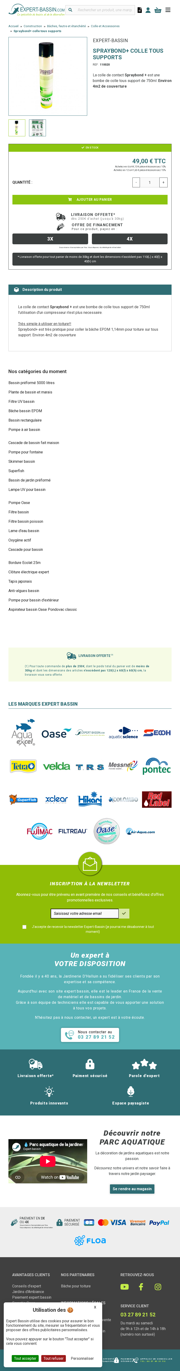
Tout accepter (25, 1358)
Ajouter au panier (94, 199)
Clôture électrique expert (28, 572)
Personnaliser (82, 1358)
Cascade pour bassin (25, 549)
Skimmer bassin (21, 461)
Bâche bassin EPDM (25, 411)
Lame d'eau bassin (23, 531)
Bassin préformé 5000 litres (31, 383)
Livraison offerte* (97, 216)
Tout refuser (54, 1358)
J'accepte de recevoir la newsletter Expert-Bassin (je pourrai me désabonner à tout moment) (93, 929)
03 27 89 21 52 (156, 1361)
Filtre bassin (18, 512)
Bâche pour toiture (76, 1286)
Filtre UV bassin (21, 401)
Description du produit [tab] (42, 289)
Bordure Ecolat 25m (24, 562)
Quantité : (22, 182)
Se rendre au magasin (132, 1189)
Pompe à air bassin (24, 429)
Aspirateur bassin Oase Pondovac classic (42, 609)
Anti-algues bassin (23, 591)
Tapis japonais (20, 581)
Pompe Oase (19, 502)
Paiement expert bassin (31, 1297)
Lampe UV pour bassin (26, 489)
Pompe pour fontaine (25, 452)
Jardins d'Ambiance (28, 1291)
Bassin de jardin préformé (29, 480)
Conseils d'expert (26, 1286)
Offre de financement (97, 227)
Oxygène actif (19, 540)
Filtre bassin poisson (25, 521)
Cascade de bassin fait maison (33, 443)
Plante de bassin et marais (30, 392)
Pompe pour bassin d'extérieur (33, 600)
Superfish (16, 471)
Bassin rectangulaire (25, 420)
